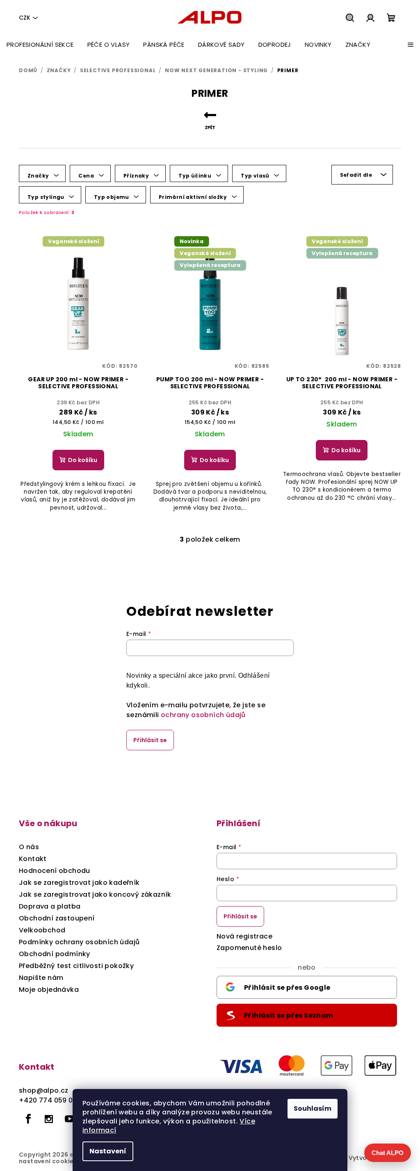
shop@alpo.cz (43, 1090)
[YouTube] (69, 1118)
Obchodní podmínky (54, 954)
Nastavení (107, 1151)
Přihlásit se (150, 740)
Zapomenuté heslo (249, 947)
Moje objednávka (49, 989)
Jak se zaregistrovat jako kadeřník (79, 882)
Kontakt (33, 858)
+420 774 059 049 (50, 1100)
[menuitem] (40, 44)
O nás (29, 847)
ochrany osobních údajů (203, 715)
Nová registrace (244, 936)
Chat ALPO (388, 1152)
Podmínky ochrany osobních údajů (79, 942)
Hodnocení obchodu (54, 870)
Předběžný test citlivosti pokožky (76, 966)
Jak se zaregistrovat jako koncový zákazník (95, 894)
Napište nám (41, 977)
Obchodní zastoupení (57, 918)
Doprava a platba (49, 906)
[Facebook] (28, 1118)
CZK (24, 18)
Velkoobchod (42, 930)
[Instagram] (48, 1118)
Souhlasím (312, 1108)
